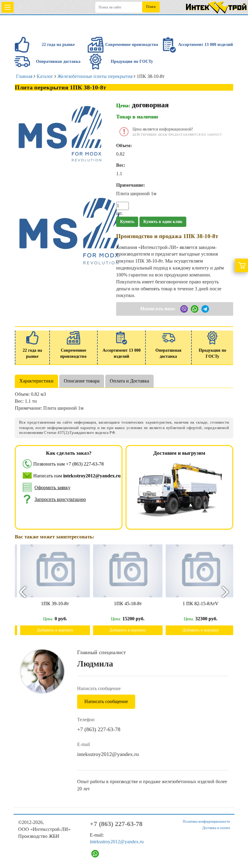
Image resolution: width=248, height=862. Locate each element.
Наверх (235, 838)
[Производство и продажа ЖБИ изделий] (216, 6)
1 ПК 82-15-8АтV (197, 603)
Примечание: (130, 185)
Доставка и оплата (216, 828)
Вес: (120, 165)
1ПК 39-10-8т (51, 603)
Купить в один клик (162, 221)
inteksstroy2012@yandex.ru (108, 754)
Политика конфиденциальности (206, 821)
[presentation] (20, 592)
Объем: (124, 145)
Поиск (151, 7)
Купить (127, 221)
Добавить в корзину (51, 630)
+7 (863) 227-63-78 (85, 464)
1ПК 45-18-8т (124, 603)
